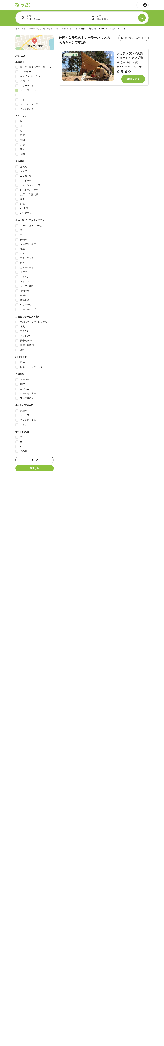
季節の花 (24, 300)
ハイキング (25, 276)
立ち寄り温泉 (27, 398)
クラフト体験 (27, 286)
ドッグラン (25, 281)
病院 (22, 384)
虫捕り (23, 295)
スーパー (24, 379)
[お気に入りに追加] (110, 55)
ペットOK (25, 336)
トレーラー (25, 415)
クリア (34, 460)
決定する (34, 468)
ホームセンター (28, 393)
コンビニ (24, 389)
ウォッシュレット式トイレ (33, 185)
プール (23, 235)
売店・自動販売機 (29, 194)
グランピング (27, 109)
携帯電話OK (26, 340)
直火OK (24, 331)
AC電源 (24, 208)
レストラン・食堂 (29, 189)
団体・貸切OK (27, 345)
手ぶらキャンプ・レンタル (33, 322)
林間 (22, 140)
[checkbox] (16, 67)
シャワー (24, 171)
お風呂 (23, 166)
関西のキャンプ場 (50, 28)
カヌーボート (27, 267)
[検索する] (142, 18)
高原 (22, 135)
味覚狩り (24, 290)
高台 (22, 144)
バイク (23, 424)
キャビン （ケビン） (30, 76)
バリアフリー (27, 213)
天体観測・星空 (28, 244)
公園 (22, 154)
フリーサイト (27, 85)
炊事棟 (23, 199)
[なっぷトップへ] (22, 5)
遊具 (22, 263)
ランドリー (25, 180)
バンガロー (25, 71)
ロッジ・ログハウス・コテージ (36, 67)
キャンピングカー (29, 420)
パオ (22, 99)
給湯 (22, 203)
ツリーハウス (27, 304)
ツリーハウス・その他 (31, 104)
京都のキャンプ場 (69, 28)
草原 (22, 149)
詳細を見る (133, 79)
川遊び (23, 272)
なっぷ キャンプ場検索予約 (27, 28)
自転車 (23, 239)
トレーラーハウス (29, 90)
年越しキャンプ (28, 309)
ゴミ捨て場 (25, 175)
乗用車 (23, 410)
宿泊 (22, 362)
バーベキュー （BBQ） (31, 225)
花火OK (24, 326)
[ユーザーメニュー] (142, 5)
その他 (23, 451)
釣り (22, 230)
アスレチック (27, 258)
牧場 (22, 249)
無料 (22, 350)
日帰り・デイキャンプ (31, 367)
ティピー (24, 95)
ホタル (23, 253)
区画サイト (25, 81)
